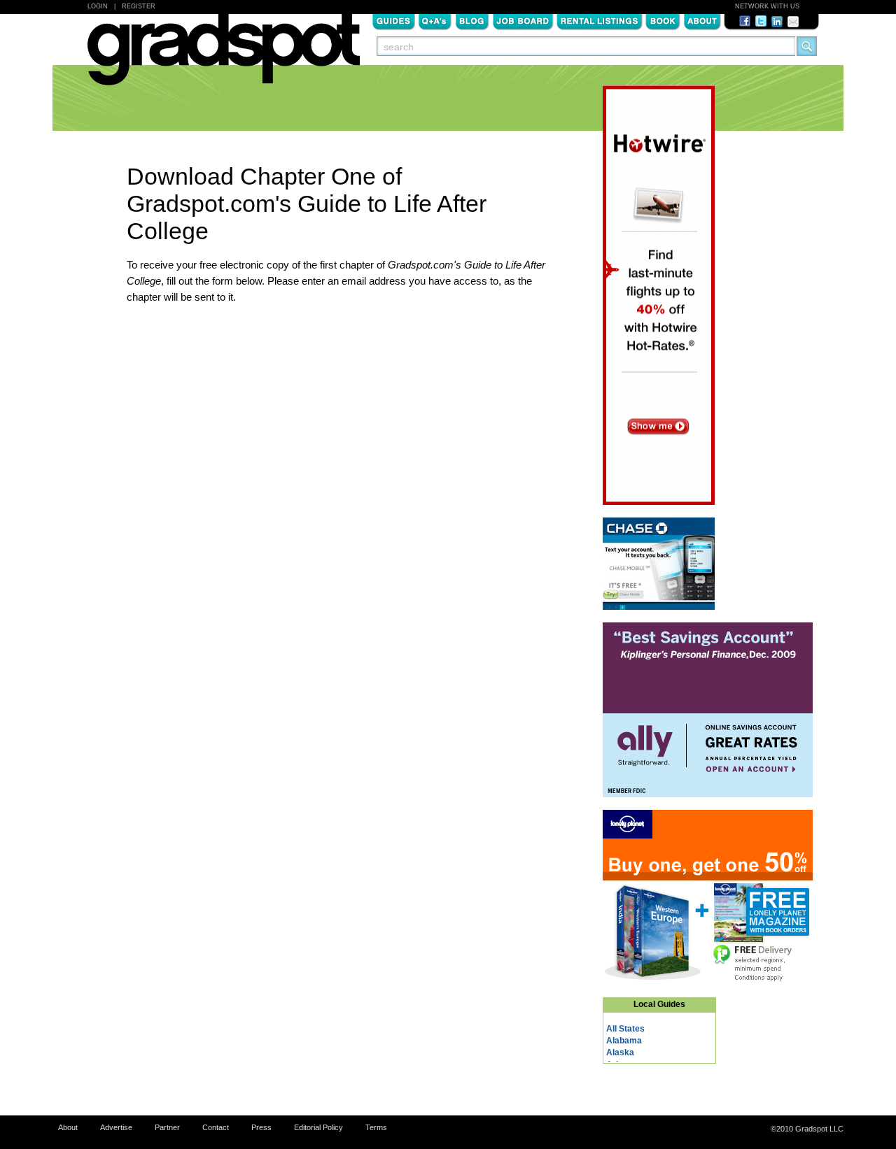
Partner (167, 1127)
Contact (215, 1127)
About (702, 20)
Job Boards (523, 20)
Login (98, 6)
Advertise (116, 1127)
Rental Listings (599, 20)
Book (663, 20)
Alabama (624, 1040)
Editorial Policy (318, 1127)
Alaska (620, 1052)
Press (261, 1127)
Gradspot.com (224, 56)
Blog (472, 20)
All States (625, 1029)
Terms (376, 1127)
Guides (393, 20)
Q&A (435, 20)
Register (138, 6)
